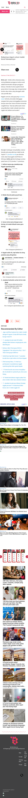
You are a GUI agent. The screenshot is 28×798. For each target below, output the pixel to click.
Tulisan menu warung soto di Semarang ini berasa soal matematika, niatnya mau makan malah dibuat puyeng (14, 685)
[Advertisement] (14, 28)
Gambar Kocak (19, 395)
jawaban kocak (11, 154)
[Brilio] (13, 3)
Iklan (20, 753)
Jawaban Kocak (13, 393)
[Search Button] (25, 7)
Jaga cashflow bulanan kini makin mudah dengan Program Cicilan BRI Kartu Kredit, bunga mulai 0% (15, 334)
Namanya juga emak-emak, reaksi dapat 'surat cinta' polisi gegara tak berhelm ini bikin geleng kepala (13, 644)
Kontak (20, 756)
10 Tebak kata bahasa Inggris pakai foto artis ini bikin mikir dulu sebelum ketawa (14, 379)
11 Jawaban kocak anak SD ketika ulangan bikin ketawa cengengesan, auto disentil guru (14, 342)
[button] (12, 11)
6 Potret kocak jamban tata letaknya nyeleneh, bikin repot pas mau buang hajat (13, 704)
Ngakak (11, 395)
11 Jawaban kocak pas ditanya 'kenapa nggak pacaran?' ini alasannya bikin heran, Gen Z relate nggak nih (14, 385)
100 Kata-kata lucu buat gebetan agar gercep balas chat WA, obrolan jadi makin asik (14, 603)
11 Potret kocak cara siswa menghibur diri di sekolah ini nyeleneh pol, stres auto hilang (15, 372)
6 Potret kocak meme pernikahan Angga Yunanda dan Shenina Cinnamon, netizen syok (14, 664)
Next (17, 321)
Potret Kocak (18, 397)
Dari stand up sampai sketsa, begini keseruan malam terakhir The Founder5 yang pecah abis (13, 623)
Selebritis (3, 7)
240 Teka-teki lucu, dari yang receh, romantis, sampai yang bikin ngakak (13, 582)
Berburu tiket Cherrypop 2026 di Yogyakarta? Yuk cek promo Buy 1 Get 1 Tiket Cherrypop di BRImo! (22, 11)
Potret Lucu (14, 399)
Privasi (20, 764)
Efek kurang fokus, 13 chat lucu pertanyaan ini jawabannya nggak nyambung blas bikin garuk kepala (12, 364)
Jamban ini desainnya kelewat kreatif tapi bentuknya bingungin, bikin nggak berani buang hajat (14, 725)
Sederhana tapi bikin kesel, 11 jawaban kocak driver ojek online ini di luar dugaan (15, 357)
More (7, 7)
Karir (25, 760)
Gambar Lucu (10, 397)
